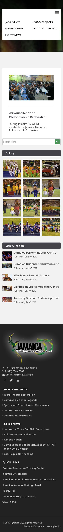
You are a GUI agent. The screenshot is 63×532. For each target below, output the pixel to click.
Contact (52, 28)
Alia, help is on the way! (18, 454)
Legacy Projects (43, 22)
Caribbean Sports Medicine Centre (36, 287)
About (37, 28)
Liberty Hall (8, 491)
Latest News (13, 35)
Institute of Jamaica (14, 473)
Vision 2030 (9, 502)
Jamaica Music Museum (18, 415)
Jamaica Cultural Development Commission (28, 479)
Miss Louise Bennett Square (31, 275)
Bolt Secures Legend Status (20, 434)
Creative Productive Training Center (23, 468)
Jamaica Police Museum (18, 410)
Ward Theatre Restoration (19, 394)
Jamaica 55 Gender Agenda (20, 400)
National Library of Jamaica (19, 496)
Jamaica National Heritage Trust (21, 485)
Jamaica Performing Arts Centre (35, 252)
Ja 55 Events (12, 22)
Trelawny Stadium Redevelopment (36, 298)
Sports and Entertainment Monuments (26, 405)
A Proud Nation (13, 439)
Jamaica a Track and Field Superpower (27, 429)
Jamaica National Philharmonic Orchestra (37, 264)
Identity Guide (14, 28)
